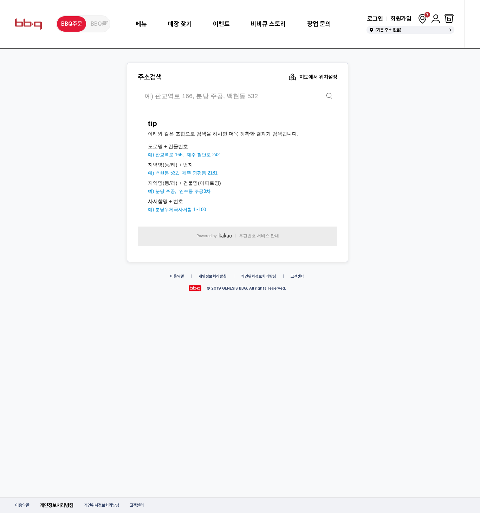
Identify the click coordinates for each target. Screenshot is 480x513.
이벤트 (221, 24)
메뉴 (141, 24)
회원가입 (400, 19)
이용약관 (22, 505)
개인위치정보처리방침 (101, 505)
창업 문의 (319, 24)
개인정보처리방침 (56, 505)
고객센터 (137, 505)
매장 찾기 (180, 24)
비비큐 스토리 (268, 24)
